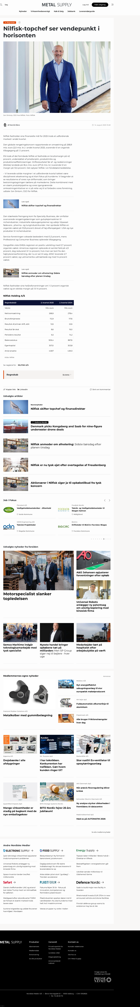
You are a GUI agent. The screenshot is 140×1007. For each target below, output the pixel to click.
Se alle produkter (35, 959)
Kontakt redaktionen (76, 947)
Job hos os (72, 955)
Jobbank (71, 11)
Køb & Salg (59, 11)
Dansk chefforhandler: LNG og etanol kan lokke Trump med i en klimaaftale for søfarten (19, 890)
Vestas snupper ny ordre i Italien (54, 909)
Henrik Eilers (15, 125)
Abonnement (34, 947)
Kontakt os (72, 951)
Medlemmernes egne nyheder (20, 676)
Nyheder (23, 11)
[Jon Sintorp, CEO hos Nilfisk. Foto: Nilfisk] (56, 77)
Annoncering (34, 955)
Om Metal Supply (74, 959)
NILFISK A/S (23, 365)
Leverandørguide (87, 11)
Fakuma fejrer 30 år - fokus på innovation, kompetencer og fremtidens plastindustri (53, 890)
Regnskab (11, 23)
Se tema (66, 375)
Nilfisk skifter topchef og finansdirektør (41, 205)
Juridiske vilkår (54, 953)
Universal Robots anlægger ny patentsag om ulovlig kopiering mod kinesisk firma (19, 866)
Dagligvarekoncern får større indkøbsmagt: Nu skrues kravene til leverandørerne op (55, 866)
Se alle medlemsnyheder (101, 832)
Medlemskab (34, 951)
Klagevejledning (54, 957)
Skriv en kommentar (101, 389)
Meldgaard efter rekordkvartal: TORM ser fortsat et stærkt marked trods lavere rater (19, 900)
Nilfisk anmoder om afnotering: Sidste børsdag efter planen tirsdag (41, 274)
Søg (6, 5)
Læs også (25, 202)
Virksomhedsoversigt (40, 11)
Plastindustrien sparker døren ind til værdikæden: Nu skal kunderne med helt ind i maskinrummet (56, 900)
